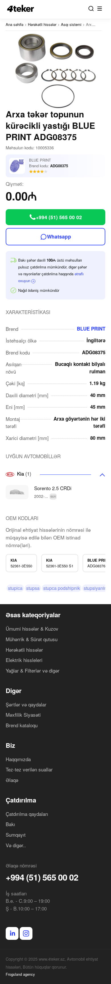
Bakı (10, 824)
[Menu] (99, 8)
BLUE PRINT (91, 328)
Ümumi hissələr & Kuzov (32, 628)
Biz (10, 745)
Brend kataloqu (22, 725)
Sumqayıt (16, 834)
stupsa (33, 588)
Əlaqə (12, 779)
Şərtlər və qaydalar (26, 704)
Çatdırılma (21, 800)
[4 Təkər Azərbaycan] (22, 8)
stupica (15, 588)
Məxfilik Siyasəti (23, 714)
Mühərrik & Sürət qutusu (31, 639)
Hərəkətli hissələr (24, 649)
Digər (14, 690)
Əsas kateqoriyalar (33, 615)
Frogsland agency (20, 974)
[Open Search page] (91, 8)
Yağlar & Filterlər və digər (32, 670)
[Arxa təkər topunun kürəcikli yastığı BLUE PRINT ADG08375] (55, 71)
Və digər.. (16, 845)
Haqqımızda (18, 759)
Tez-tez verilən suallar (29, 769)
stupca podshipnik (61, 588)
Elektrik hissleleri (24, 659)
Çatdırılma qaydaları (27, 813)
